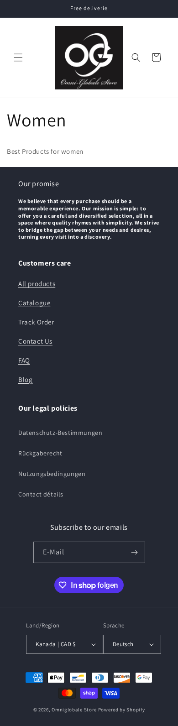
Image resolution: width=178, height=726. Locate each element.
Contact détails (40, 494)
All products (36, 283)
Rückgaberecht (40, 453)
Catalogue (34, 302)
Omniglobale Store (74, 709)
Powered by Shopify (121, 709)
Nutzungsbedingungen (51, 474)
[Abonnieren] (135, 552)
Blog (25, 379)
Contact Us (35, 341)
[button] (18, 57)
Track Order (36, 322)
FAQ (24, 360)
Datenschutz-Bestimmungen (60, 432)
